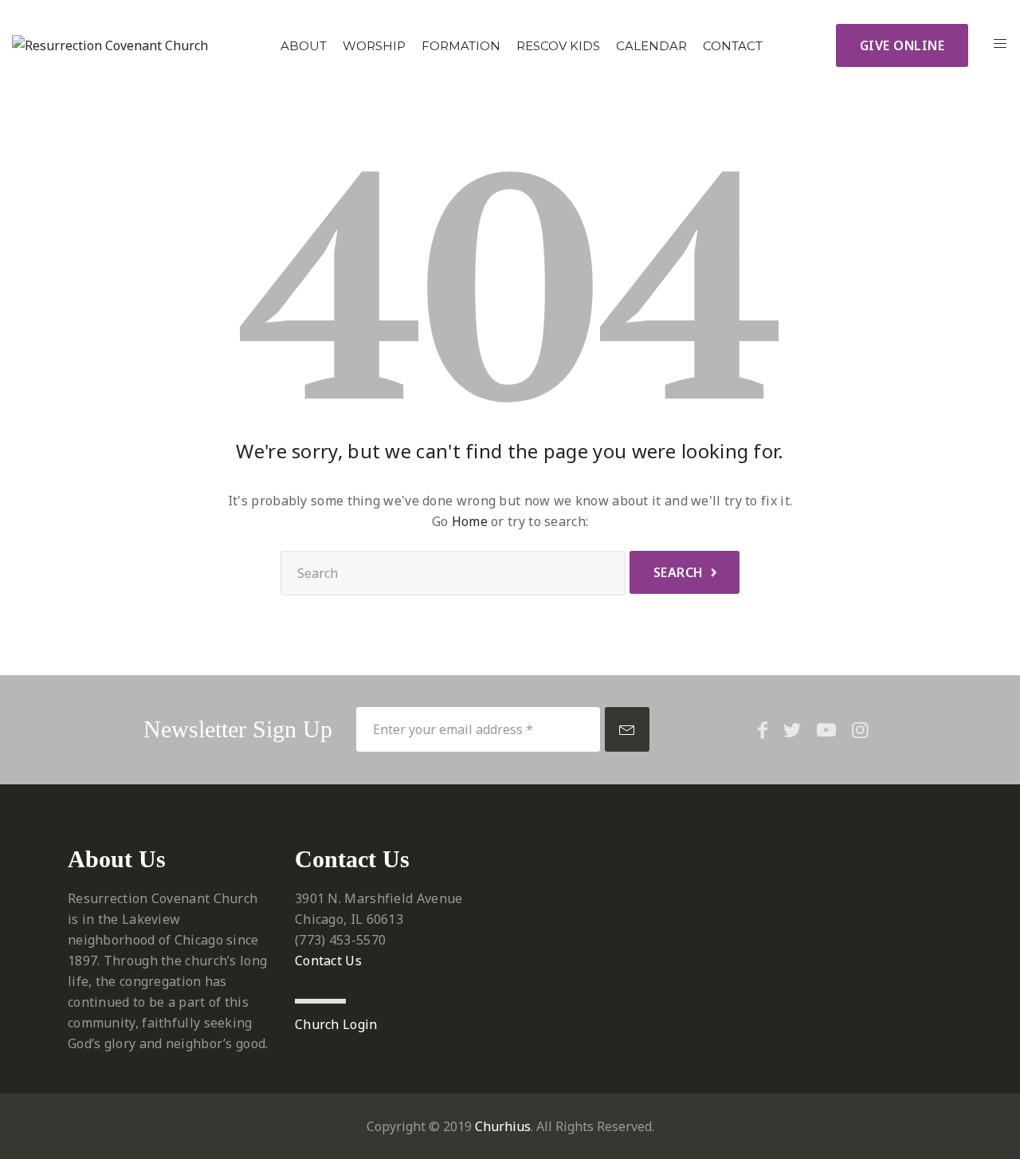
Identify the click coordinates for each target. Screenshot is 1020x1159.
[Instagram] (860, 729)
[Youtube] (826, 729)
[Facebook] (762, 729)
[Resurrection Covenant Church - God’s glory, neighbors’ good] (110, 45)
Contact (733, 46)
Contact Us (328, 960)
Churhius (503, 1126)
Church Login (336, 1024)
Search (678, 572)
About (303, 46)
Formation (461, 46)
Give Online (902, 45)
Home (470, 521)
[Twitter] (792, 729)
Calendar (651, 46)
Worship (374, 46)
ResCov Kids (558, 46)
